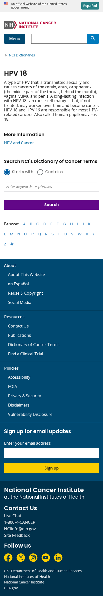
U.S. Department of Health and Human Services (43, 570)
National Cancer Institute (24, 582)
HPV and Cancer (19, 143)
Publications (19, 335)
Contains (54, 172)
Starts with (22, 172)
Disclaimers (19, 405)
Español (90, 5)
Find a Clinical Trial (25, 354)
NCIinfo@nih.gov (20, 529)
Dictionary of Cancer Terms (34, 344)
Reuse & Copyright (25, 293)
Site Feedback (17, 535)
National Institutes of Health (27, 576)
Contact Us (18, 326)
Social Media (19, 302)
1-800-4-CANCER (19, 522)
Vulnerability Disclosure (30, 414)
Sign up (51, 468)
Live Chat (12, 515)
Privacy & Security (24, 396)
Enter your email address (27, 443)
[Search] (93, 39)
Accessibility (19, 377)
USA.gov (11, 587)
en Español (18, 284)
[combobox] (59, 39)
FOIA (12, 386)
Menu (14, 38)
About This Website (26, 274)
